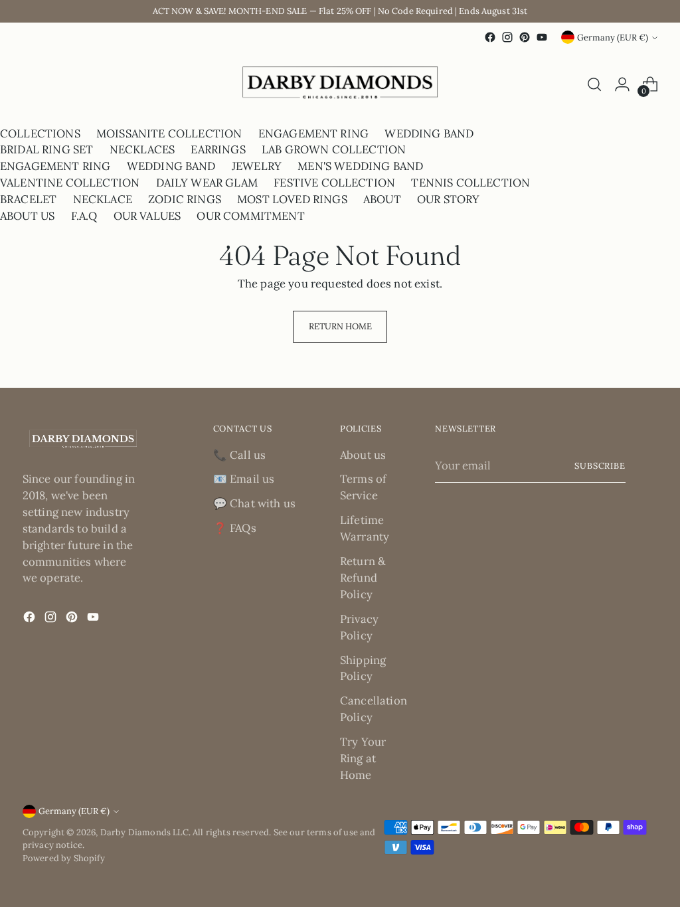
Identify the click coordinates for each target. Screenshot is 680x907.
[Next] (34, 84)
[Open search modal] (594, 84)
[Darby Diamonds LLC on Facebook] (490, 37)
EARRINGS (218, 149)
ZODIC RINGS (184, 199)
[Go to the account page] (622, 84)
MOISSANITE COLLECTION (169, 133)
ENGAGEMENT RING (313, 133)
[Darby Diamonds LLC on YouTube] (542, 37)
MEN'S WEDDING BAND (360, 166)
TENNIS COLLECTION (470, 182)
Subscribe (600, 465)
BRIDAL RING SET (47, 149)
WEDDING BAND (428, 133)
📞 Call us (239, 455)
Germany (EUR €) (612, 37)
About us (363, 455)
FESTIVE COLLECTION (334, 182)
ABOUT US (27, 215)
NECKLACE (102, 199)
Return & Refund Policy (363, 578)
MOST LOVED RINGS (292, 199)
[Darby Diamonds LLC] (340, 84)
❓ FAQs (234, 528)
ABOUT (382, 199)
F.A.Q (84, 215)
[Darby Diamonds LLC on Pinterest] (525, 37)
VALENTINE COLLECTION (69, 182)
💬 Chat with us (254, 503)
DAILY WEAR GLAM (207, 182)
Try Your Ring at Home (363, 758)
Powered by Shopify (64, 858)
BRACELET (28, 199)
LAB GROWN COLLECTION (334, 149)
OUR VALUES (147, 215)
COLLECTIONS (40, 133)
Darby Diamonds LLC (144, 832)
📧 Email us (244, 478)
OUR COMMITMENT (250, 215)
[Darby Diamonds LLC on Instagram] (507, 37)
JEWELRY (257, 166)
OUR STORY (448, 199)
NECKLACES (142, 149)
